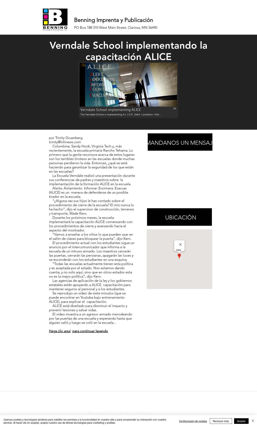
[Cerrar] (253, 421)
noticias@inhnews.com (125, 396)
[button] (128, 90)
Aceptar (241, 421)
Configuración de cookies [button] (193, 421)
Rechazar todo (221, 421)
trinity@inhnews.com (65, 142)
